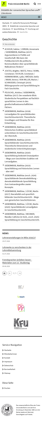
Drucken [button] (7, 388)
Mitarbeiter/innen (10, 354)
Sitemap (7, 373)
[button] (21, 58)
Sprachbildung (19, 29)
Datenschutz (8, 365)
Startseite (5, 23)
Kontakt (7, 358)
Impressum (8, 361)
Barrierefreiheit (9, 369)
